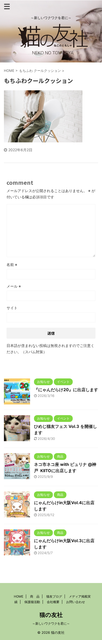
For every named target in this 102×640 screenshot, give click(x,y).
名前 (12, 264)
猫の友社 (51, 614)
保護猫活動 (32, 602)
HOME (18, 596)
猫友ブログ (54, 596)
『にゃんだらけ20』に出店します (66, 389)
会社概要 (53, 602)
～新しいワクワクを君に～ (51, 623)
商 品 (34, 596)
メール (14, 286)
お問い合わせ (75, 602)
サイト (12, 308)
